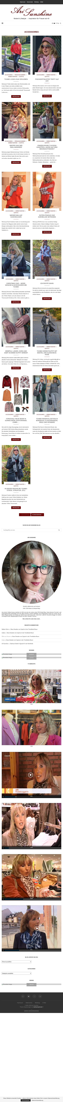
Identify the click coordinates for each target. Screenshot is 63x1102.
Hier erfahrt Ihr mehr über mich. (31, 618)
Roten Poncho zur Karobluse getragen (47, 216)
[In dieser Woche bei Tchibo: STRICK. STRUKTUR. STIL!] (16, 464)
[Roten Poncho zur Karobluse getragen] (47, 191)
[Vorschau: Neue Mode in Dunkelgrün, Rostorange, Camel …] (16, 394)
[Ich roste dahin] (47, 259)
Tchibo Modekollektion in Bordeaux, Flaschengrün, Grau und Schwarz (47, 420)
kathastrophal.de (38, 1007)
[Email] (54, 23)
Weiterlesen (16, 96)
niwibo (3, 632)
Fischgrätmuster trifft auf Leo (47, 80)
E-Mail (41, 2)
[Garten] (31, 657)
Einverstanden (25, 1100)
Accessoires (9, 74)
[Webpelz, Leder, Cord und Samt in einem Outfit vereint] (16, 327)
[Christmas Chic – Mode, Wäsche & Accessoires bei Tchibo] (16, 259)
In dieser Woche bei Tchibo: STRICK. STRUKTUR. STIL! (16, 489)
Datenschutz (30, 2)
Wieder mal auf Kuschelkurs (16, 216)
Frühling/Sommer (20, 74)
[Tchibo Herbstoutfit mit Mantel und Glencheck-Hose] (47, 327)
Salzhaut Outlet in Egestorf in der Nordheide (21, 643)
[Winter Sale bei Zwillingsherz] (16, 121)
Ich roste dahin (46, 283)
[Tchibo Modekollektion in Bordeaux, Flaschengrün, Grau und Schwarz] (47, 394)
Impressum (22, 2)
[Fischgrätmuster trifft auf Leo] (47, 55)
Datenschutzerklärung (37, 1100)
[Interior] (31, 654)
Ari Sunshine (5, 643)
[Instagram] (52, 23)
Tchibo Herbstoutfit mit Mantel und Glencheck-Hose (47, 352)
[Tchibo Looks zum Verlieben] (16, 55)
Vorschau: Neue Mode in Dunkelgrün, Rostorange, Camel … (16, 420)
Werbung (36, 2)
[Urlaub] (31, 984)
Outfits (21, 76)
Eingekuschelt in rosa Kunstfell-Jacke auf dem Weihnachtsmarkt (47, 147)
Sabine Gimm (5, 629)
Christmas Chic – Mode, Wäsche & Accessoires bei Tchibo (16, 285)
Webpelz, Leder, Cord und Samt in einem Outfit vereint (16, 352)
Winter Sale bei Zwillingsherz (16, 146)
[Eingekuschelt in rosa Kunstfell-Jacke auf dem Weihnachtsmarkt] (47, 121)
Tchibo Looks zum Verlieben (16, 79)
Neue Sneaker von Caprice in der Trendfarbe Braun (24, 629)
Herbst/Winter (12, 76)
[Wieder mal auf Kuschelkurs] (16, 191)
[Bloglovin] (56, 23)
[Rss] (58, 23)
